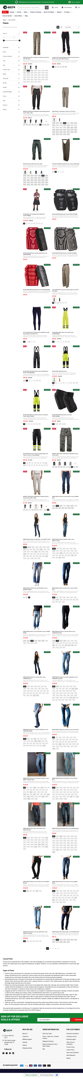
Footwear (67, 12)
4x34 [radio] (53, 555)
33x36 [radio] (46, 640)
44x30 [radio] (28, 81)
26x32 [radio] (75, 847)
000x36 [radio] (33, 547)
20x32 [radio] (54, 697)
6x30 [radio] (77, 697)
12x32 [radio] (44, 549)
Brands (68, 1058)
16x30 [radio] (75, 693)
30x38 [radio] (35, 837)
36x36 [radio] (43, 77)
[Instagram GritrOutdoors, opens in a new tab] (7, 1053)
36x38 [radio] (32, 844)
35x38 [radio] (25, 846)
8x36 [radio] (35, 558)
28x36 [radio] (68, 836)
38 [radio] (34, 223)
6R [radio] (36, 465)
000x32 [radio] (25, 547)
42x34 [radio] (46, 79)
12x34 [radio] (57, 505)
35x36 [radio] (32, 77)
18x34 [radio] (68, 695)
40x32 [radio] (32, 79)
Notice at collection (31, 1075)
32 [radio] (26, 223)
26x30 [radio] (72, 849)
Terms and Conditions (73, 1053)
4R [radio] (29, 465)
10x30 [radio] (60, 597)
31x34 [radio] (32, 640)
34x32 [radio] (25, 842)
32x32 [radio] (57, 847)
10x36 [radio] (39, 558)
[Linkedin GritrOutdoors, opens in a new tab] (13, 1053)
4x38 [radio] (24, 556)
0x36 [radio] (31, 549)
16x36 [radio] (46, 551)
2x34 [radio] (67, 553)
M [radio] (40, 124)
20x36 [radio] (61, 697)
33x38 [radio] (64, 847)
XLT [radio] (71, 382)
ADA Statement (70, 1055)
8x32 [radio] (37, 556)
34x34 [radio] (35, 70)
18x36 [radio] (72, 695)
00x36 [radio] (44, 547)
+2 (47, 122)
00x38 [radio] (48, 547)
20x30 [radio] (75, 695)
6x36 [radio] (34, 556)
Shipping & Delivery (48, 1041)
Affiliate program (27, 1039)
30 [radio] (24, 223)
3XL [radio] (69, 341)
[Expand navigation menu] (15, 12)
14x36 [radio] (72, 550)
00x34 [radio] (41, 547)
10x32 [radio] (37, 549)
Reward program (71, 1039)
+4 (47, 507)
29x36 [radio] (54, 847)
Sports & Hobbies (49, 12)
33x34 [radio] (72, 840)
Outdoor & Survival (35, 12)
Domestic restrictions (72, 1033)
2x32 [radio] (64, 553)
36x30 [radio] (35, 77)
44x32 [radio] (32, 81)
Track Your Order (47, 1033)
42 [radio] (39, 223)
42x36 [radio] (25, 81)
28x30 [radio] (57, 836)
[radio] (25, 67)
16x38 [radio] (57, 902)
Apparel (59, 12)
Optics (26, 12)
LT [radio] (61, 382)
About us (24, 1033)
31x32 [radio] (46, 72)
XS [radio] (53, 66)
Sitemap (24, 1042)
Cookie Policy (73, 1050)
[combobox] (31, 7)
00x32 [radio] (37, 547)
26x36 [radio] (39, 846)
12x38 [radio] (25, 551)
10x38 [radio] (57, 893)
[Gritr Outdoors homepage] (9, 7)
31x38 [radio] (75, 838)
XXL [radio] (66, 341)
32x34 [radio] (43, 175)
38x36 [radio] (46, 70)
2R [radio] (26, 465)
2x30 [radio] (31, 695)
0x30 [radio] (71, 690)
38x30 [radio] (46, 77)
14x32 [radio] (28, 551)
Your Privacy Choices (46, 1075)
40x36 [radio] (35, 79)
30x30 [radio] (32, 72)
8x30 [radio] (77, 599)
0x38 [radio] (34, 549)
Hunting (12, 12)
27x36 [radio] (43, 846)
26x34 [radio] (32, 846)
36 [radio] (31, 223)
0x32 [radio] (39, 686)
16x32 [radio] (39, 551)
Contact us (25, 1036)
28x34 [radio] (64, 836)
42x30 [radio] (39, 79)
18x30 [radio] (61, 695)
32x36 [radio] (61, 840)
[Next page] (58, 948)
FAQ (43, 1049)
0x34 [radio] (28, 549)
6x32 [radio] (28, 556)
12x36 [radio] (28, 558)
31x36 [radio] (72, 838)
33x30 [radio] (68, 840)
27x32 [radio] (28, 846)
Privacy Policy (73, 1047)
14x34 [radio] (64, 505)
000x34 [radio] (63, 557)
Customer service (71, 1036)
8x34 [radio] (40, 556)
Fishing (19, 12)
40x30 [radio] (28, 79)
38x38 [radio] (35, 844)
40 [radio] (36, 223)
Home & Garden (7, 16)
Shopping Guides (27, 1048)
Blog (26, 16)
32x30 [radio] (54, 840)
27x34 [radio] (54, 836)
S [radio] (55, 171)
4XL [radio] (53, 341)
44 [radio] (41, 223)
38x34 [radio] (25, 72)
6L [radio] (34, 465)
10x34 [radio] (25, 558)
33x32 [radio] (61, 847)
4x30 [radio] (61, 647)
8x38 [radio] (43, 556)
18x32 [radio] (64, 695)
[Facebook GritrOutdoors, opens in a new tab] (3, 1053)
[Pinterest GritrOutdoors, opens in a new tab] (10, 1053)
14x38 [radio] (32, 558)
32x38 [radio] (64, 840)
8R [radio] (44, 465)
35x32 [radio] (25, 77)
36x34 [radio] (39, 77)
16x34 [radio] (75, 505)
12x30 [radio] (64, 693)
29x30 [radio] (72, 836)
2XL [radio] (24, 341)
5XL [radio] (56, 382)
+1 (77, 464)
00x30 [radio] (25, 686)
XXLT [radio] (77, 382)
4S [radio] (31, 465)
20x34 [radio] (57, 697)
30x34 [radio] (39, 72)
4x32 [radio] (77, 553)
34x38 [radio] (35, 842)
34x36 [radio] (43, 70)
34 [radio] (29, 223)
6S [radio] (39, 465)
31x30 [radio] (43, 72)
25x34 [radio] (63, 690)
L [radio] (60, 171)
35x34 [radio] (28, 77)
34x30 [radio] (28, 70)
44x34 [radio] (35, 81)
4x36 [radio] (57, 555)
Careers (24, 1045)
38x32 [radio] (25, 79)
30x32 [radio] (35, 72)
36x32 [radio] (39, 70)
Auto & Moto (18, 16)
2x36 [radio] (71, 553)
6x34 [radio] (31, 556)
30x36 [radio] (32, 837)
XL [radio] (63, 171)
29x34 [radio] (75, 836)
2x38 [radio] (74, 553)
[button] (58, 27)
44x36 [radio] (39, 81)
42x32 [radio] (43, 79)
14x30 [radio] (28, 741)
